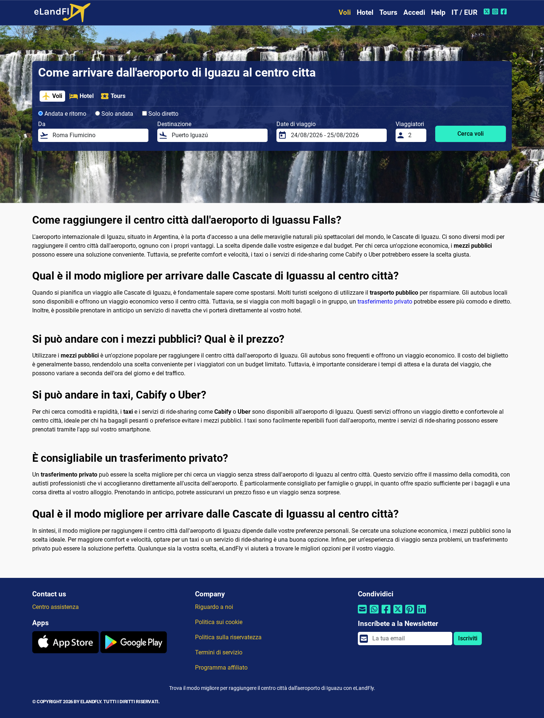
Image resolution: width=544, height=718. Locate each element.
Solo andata (116, 113)
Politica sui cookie (218, 622)
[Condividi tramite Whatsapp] (374, 613)
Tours (388, 12)
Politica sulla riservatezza (228, 637)
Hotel (365, 12)
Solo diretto (162, 113)
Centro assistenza (55, 606)
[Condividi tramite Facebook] (386, 613)
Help (438, 12)
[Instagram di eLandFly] (496, 11)
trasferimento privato (384, 301)
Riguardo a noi (214, 606)
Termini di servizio (218, 652)
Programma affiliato (221, 667)
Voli (345, 12)
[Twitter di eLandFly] (487, 11)
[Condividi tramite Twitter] (397, 613)
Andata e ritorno (64, 113)
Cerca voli (470, 133)
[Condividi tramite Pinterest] (409, 613)
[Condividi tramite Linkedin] (421, 613)
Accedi (414, 12)
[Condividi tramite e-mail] (362, 613)
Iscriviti (467, 638)
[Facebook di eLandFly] (504, 11)
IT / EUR (464, 12)
